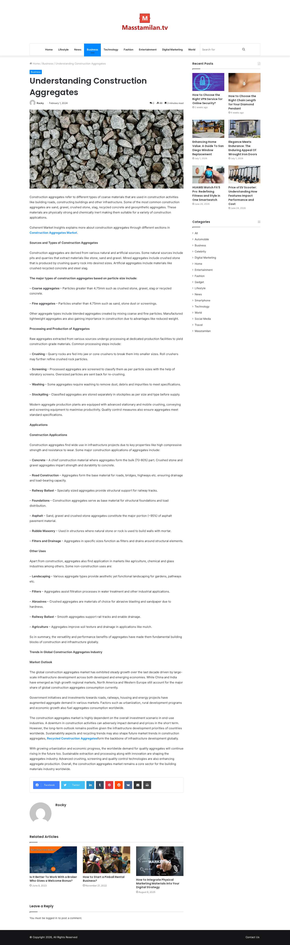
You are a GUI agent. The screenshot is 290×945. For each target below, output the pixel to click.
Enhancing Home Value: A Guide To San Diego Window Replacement (208, 148)
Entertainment (148, 49)
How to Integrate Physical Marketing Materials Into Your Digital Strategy (157, 883)
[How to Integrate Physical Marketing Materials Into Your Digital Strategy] (159, 861)
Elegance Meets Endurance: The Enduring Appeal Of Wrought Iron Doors (242, 148)
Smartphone (202, 300)
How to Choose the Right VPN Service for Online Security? (207, 99)
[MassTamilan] (145, 22)
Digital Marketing (172, 49)
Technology (111, 49)
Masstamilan (203, 331)
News (77, 49)
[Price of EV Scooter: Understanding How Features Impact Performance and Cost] (244, 174)
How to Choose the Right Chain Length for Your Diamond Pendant (242, 102)
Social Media (203, 318)
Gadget (199, 282)
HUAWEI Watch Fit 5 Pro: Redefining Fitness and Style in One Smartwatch (206, 193)
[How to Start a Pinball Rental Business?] (106, 859)
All (196, 233)
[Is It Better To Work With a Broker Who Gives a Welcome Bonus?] (53, 859)
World (191, 49)
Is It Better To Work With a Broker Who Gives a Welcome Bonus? (53, 879)
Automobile (202, 239)
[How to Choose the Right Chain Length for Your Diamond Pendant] (244, 82)
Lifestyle (63, 49)
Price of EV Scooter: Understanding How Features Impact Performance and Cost (242, 195)
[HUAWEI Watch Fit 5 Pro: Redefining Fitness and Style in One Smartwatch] (208, 174)
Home (49, 49)
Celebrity (200, 251)
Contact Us (252, 937)
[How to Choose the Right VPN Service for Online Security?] (208, 82)
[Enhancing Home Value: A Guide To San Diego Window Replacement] (208, 129)
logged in (51, 918)
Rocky (40, 103)
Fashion (128, 49)
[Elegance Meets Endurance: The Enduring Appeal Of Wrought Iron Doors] (244, 129)
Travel (199, 324)
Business (92, 49)
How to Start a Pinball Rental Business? (103, 879)
